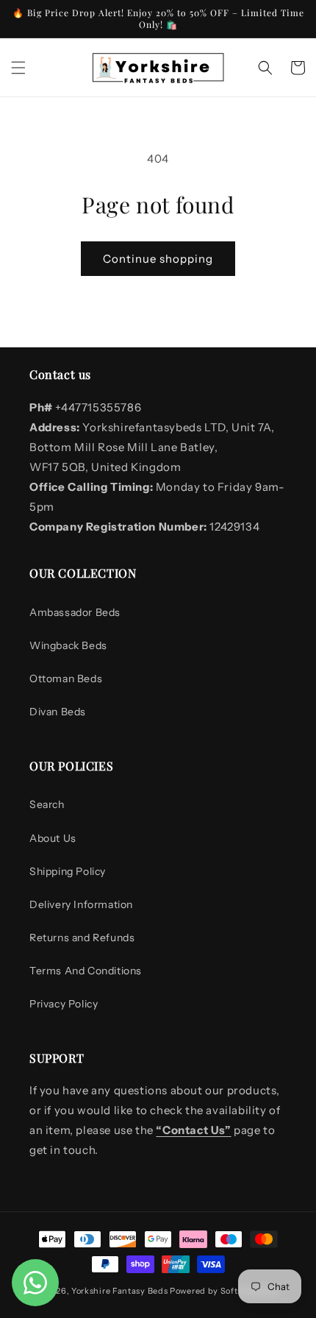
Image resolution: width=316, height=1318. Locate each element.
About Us (52, 838)
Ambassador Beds (75, 612)
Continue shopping (158, 259)
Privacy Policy (63, 1003)
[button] (18, 68)
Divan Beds (57, 711)
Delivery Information (81, 904)
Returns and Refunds (81, 937)
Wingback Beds (68, 645)
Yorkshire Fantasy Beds (119, 1291)
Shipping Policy (67, 871)
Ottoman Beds (65, 678)
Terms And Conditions (85, 970)
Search (47, 804)
